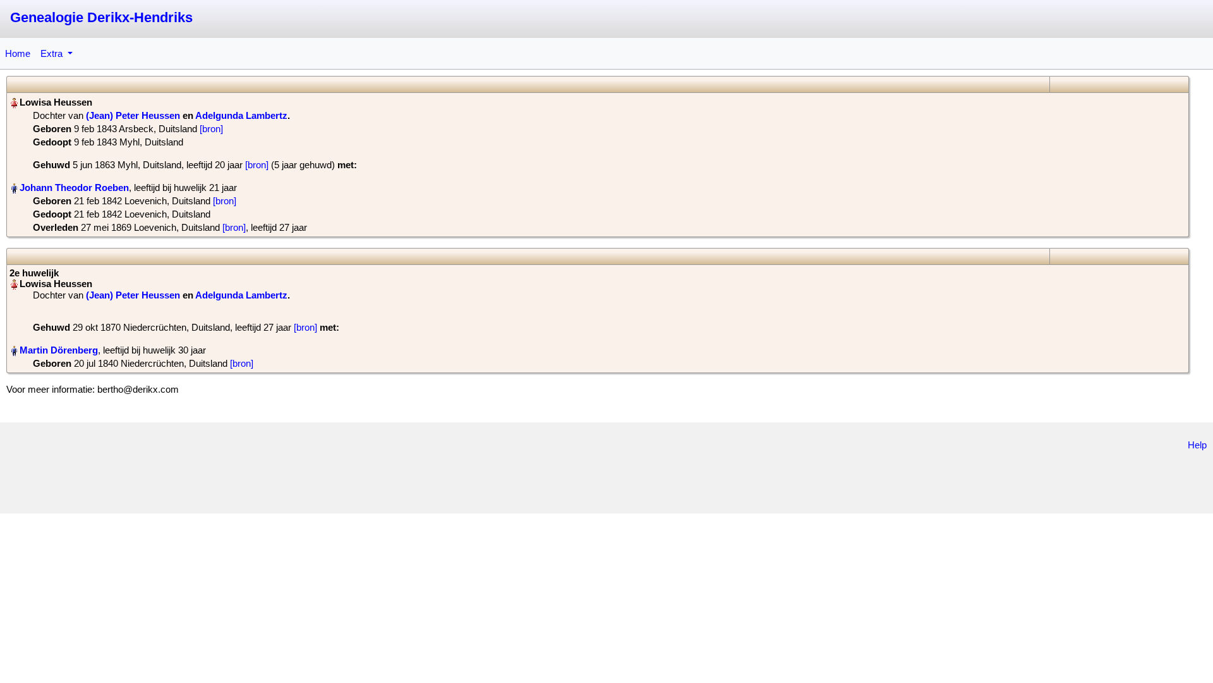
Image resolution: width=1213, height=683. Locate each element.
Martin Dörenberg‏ (59, 350)
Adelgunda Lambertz (241, 115)
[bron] (211, 128)
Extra (52, 53)
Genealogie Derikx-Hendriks (101, 17)
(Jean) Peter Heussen (133, 115)
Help (1197, 445)
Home (17, 53)
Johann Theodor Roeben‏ (74, 187)
